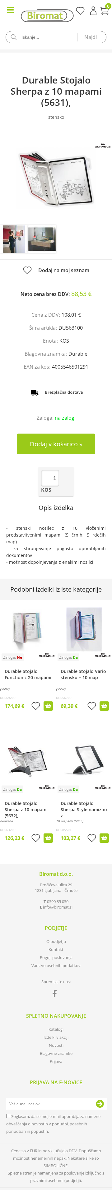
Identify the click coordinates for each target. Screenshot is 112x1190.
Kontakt (56, 949)
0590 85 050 (57, 901)
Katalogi (56, 1029)
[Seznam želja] (80, 13)
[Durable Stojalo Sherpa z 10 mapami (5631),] (56, 179)
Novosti (56, 1045)
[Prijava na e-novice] (100, 1104)
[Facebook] (56, 995)
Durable (77, 353)
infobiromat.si (57, 907)
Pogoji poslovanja (56, 957)
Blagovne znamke (56, 1053)
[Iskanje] (91, 37)
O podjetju (56, 941)
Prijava (93, 11)
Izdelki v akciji (56, 1037)
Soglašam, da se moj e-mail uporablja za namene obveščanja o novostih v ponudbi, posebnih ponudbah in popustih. (53, 1124)
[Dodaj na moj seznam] (35, 706)
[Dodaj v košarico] (48, 706)
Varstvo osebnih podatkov (56, 965)
